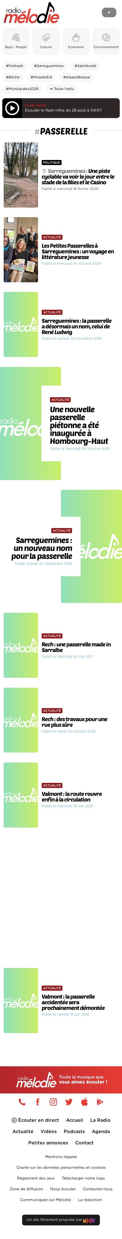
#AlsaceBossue (76, 77)
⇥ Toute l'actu (61, 89)
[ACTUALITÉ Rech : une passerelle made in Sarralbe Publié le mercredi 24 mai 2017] (61, 610)
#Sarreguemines (49, 66)
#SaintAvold (85, 66)
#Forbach (14, 66)
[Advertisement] (61, 898)
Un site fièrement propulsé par (55, 1220)
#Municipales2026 (22, 89)
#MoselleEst (41, 77)
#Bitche (13, 77)
